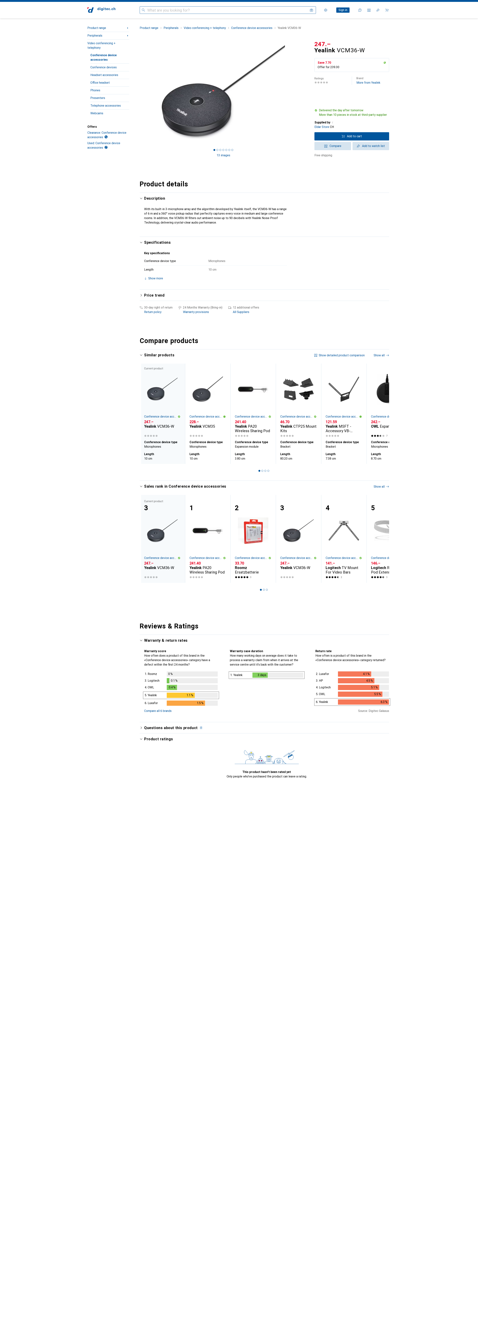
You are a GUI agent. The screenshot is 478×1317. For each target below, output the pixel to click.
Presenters (97, 98)
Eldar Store (321, 127)
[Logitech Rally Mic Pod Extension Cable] (389, 539)
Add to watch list (373, 146)
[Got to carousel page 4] (223, 150)
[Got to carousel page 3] (220, 150)
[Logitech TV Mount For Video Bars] (344, 539)
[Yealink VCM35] (207, 401)
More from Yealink (368, 80)
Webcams (96, 113)
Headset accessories (104, 75)
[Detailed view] (181, 689)
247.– (322, 44)
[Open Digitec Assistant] (360, 10)
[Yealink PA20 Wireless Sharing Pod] (253, 401)
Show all (379, 355)
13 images (223, 155)
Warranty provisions (196, 312)
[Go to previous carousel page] (146, 413)
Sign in (343, 10)
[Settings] (326, 10)
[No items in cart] (387, 10)
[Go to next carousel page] (382, 413)
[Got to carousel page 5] (226, 150)
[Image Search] (311, 10)
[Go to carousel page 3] (265, 471)
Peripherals (94, 35)
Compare (335, 146)
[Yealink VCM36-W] (298, 539)
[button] (384, 62)
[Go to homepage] (101, 10)
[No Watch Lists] (378, 10)
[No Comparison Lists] (369, 10)
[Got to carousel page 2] (217, 150)
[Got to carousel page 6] (229, 150)
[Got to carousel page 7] (232, 150)
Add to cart (354, 136)
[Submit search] (143, 10)
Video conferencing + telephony (101, 45)
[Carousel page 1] (214, 150)
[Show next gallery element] (307, 92)
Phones (95, 90)
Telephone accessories (105, 105)
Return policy (153, 312)
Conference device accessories (103, 57)
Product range (96, 28)
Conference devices (103, 67)
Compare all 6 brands (158, 711)
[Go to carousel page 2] (262, 471)
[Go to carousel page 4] (268, 471)
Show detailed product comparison (342, 355)
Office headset (100, 82)
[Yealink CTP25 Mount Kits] (298, 401)
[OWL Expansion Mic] (389, 401)
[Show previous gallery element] (139, 92)
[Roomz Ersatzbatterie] (253, 539)
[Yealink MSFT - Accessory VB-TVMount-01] (344, 401)
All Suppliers (241, 312)
